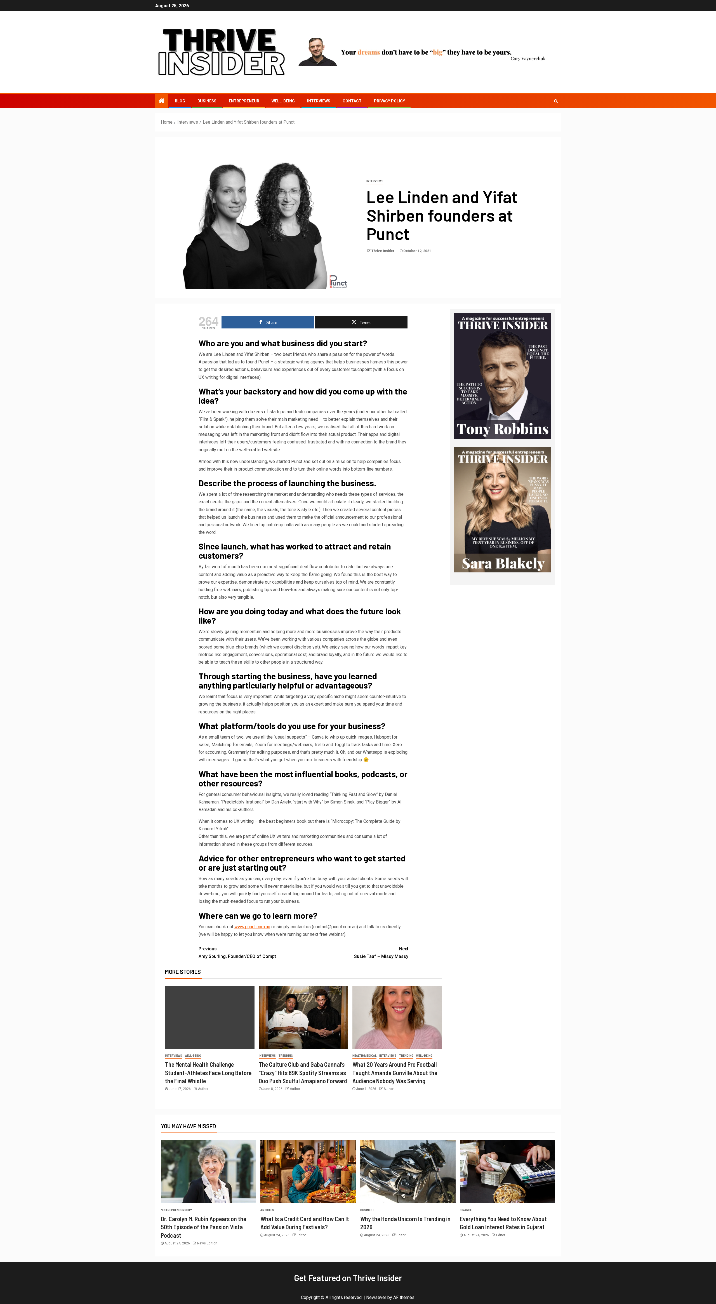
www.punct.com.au (252, 926)
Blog (180, 101)
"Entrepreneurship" (176, 1210)
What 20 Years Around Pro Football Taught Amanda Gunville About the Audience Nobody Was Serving (394, 1072)
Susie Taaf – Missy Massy (381, 952)
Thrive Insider (383, 251)
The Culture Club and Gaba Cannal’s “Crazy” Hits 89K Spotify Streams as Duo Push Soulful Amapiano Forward (303, 1072)
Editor (301, 1235)
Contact (352, 101)
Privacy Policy (389, 101)
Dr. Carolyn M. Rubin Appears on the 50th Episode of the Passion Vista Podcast (203, 1227)
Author (203, 1089)
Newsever (376, 1297)
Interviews (318, 101)
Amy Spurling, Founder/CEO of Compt (237, 952)
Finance (466, 1210)
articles (267, 1210)
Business (206, 101)
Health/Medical (364, 1055)
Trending (286, 1055)
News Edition (207, 1243)
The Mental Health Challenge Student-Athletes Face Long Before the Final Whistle (208, 1072)
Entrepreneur (244, 101)
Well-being (283, 101)
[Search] (555, 101)
